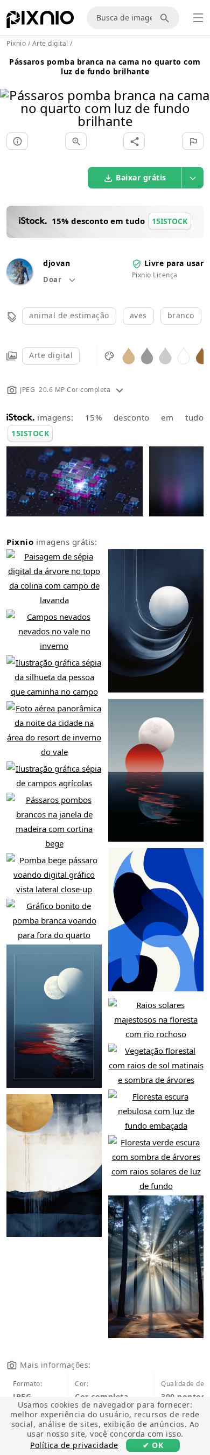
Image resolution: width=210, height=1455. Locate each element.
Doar (53, 279)
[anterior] (12, 94)
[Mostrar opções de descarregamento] (193, 177)
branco (180, 315)
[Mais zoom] (76, 141)
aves (138, 315)
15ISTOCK (30, 433)
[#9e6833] (202, 355)
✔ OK (153, 1445)
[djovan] (19, 281)
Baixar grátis (141, 177)
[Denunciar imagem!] (193, 141)
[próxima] (198, 94)
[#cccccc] (165, 355)
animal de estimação (69, 315)
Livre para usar (174, 263)
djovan (56, 263)
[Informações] (17, 141)
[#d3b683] (129, 355)
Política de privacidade (74, 1445)
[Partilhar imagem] (134, 141)
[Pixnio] (40, 21)
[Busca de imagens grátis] (166, 18)
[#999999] (147, 355)
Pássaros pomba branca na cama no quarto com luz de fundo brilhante (105, 66)
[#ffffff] (184, 355)
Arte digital (51, 355)
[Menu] (198, 17)
